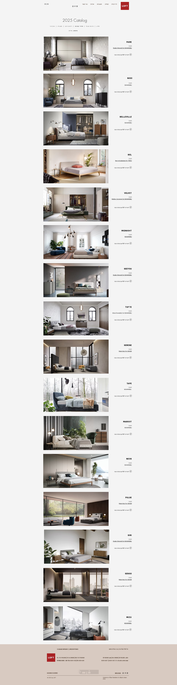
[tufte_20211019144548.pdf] (131, 320)
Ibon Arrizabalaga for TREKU (123, 161)
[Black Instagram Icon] (77, 6)
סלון (98, 26)
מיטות (76, 30)
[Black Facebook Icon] (75, 6)
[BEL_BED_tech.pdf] (131, 167)
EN (48, 4)
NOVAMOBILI (128, 237)
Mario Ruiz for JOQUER (125, 351)
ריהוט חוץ (68, 26)
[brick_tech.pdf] (131, 281)
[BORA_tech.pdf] (131, 243)
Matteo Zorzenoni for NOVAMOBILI (122, 199)
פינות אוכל (90, 26)
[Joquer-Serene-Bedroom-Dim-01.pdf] (130, 357)
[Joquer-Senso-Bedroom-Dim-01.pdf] (131, 586)
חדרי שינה (79, 26)
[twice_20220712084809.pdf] (131, 91)
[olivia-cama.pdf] (131, 471)
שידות (71, 30)
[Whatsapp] (73, 6)
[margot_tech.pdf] (131, 434)
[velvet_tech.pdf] (131, 207)
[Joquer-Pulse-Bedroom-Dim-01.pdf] (131, 510)
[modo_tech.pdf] (131, 129)
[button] (75, 54)
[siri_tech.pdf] (131, 548)
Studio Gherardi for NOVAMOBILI (122, 48)
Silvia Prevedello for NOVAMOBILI (122, 313)
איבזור (52, 26)
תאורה (60, 26)
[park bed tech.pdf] (131, 54)
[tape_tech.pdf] (131, 396)
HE (45, 4)
